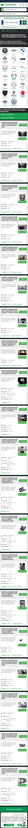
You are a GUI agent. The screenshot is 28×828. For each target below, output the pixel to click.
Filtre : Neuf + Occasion (14, 118)
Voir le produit (24, 138)
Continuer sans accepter (18, 814)
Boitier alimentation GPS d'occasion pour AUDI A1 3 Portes (10, 409)
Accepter (9, 825)
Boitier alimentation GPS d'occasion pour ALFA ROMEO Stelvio (10, 372)
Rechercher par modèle (8, 27)
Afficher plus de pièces (14, 809)
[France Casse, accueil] (8, 5)
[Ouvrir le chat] (24, 824)
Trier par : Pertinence (14, 114)
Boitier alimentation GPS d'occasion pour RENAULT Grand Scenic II (10, 312)
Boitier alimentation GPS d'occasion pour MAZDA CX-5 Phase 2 (10, 249)
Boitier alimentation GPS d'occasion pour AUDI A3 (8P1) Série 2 (10, 441)
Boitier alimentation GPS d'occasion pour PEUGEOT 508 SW (10, 279)
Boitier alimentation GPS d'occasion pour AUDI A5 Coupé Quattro (10, 156)
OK (24, 22)
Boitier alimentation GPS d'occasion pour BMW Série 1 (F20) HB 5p (10, 218)
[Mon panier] (23, 5)
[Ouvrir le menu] (26, 5)
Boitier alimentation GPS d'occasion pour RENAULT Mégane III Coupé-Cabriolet (10, 343)
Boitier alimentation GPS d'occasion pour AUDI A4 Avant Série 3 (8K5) (10, 125)
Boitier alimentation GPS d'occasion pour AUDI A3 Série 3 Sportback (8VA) (10, 480)
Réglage (21, 825)
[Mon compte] (20, 5)
